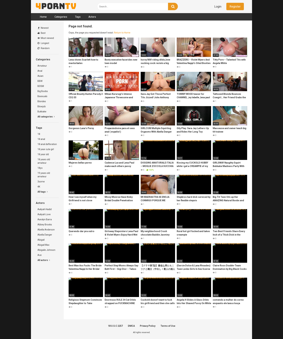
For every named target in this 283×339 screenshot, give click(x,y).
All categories (45, 116)
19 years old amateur (44, 175)
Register (235, 6)
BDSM (41, 86)
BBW (40, 81)
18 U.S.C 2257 (115, 326)
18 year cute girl (46, 149)
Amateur (42, 65)
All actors (43, 260)
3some (41, 181)
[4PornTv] (56, 6)
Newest (44, 28)
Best (43, 33)
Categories (61, 16)
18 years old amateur (44, 161)
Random (45, 48)
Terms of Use (167, 326)
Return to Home (122, 32)
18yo (40, 168)
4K (39, 186)
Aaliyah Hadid (45, 209)
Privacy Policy (147, 326)
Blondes (42, 101)
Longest (44, 43)
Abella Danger (45, 234)
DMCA (131, 326)
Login (217, 6)
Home (43, 16)
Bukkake (42, 111)
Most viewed (47, 38)
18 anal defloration (47, 144)
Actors (92, 16)
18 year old (43, 154)
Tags (78, 16)
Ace (40, 255)
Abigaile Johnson (46, 250)
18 (39, 134)
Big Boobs (43, 91)
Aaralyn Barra (45, 219)
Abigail (41, 239)
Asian (40, 76)
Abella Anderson (46, 229)
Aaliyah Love (44, 214)
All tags (42, 191)
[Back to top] (272, 329)
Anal (40, 71)
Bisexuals (42, 96)
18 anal (41, 139)
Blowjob (42, 106)
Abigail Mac (43, 245)
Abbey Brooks (45, 224)
